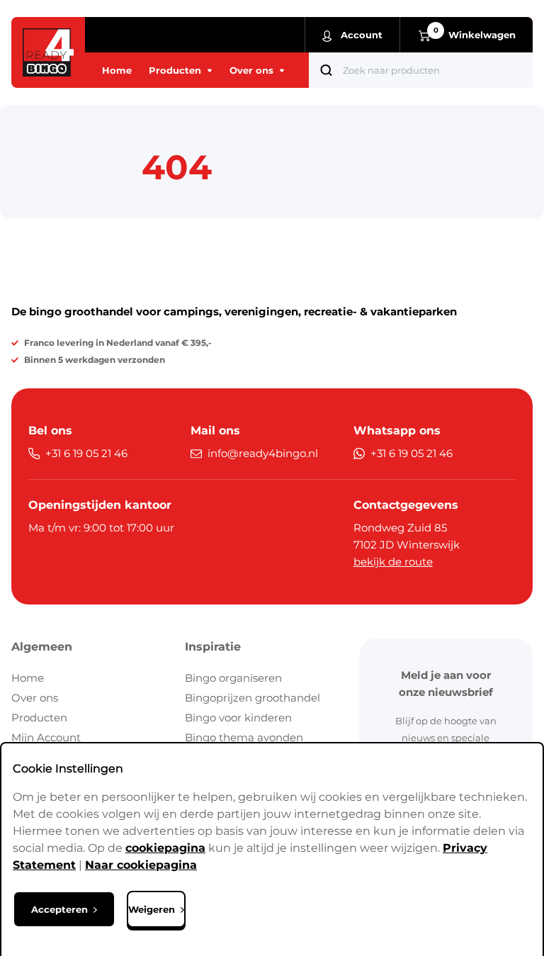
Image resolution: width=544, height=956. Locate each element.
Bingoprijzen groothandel (252, 697)
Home (27, 678)
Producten (39, 717)
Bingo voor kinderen (238, 717)
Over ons (34, 697)
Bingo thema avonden (244, 737)
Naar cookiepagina (141, 865)
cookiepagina (165, 848)
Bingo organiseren (233, 678)
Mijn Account (46, 737)
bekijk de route (393, 561)
